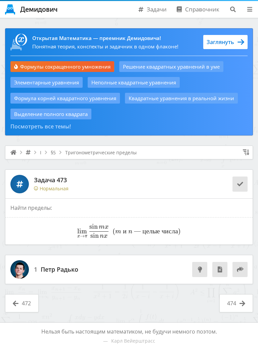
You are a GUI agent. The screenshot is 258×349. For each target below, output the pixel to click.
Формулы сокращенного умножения (65, 66)
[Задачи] (28, 152)
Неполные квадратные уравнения (133, 82)
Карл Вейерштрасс (133, 341)
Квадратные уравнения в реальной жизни (181, 98)
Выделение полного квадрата (51, 114)
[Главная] (13, 152)
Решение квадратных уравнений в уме (171, 66)
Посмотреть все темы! (40, 126)
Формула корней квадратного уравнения (65, 98)
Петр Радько (59, 270)
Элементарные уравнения (46, 82)
